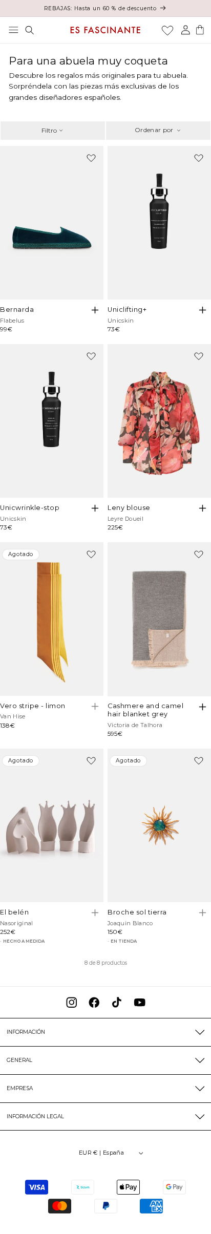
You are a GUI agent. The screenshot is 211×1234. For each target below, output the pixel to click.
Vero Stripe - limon (33, 706)
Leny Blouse (129, 508)
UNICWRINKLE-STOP (29, 508)
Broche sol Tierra (137, 912)
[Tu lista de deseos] (167, 30)
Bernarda (17, 309)
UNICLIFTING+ (127, 309)
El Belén (14, 912)
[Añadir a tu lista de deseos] (91, 158)
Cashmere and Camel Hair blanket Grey (145, 710)
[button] (13, 30)
